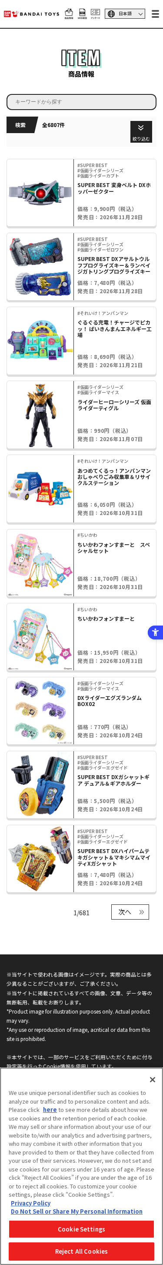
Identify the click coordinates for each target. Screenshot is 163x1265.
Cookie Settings (81, 1229)
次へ (124, 911)
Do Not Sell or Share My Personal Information (77, 1211)
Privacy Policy (30, 1203)
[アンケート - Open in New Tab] (95, 14)
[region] (81, 1166)
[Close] (152, 1079)
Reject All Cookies (81, 1251)
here (50, 1109)
